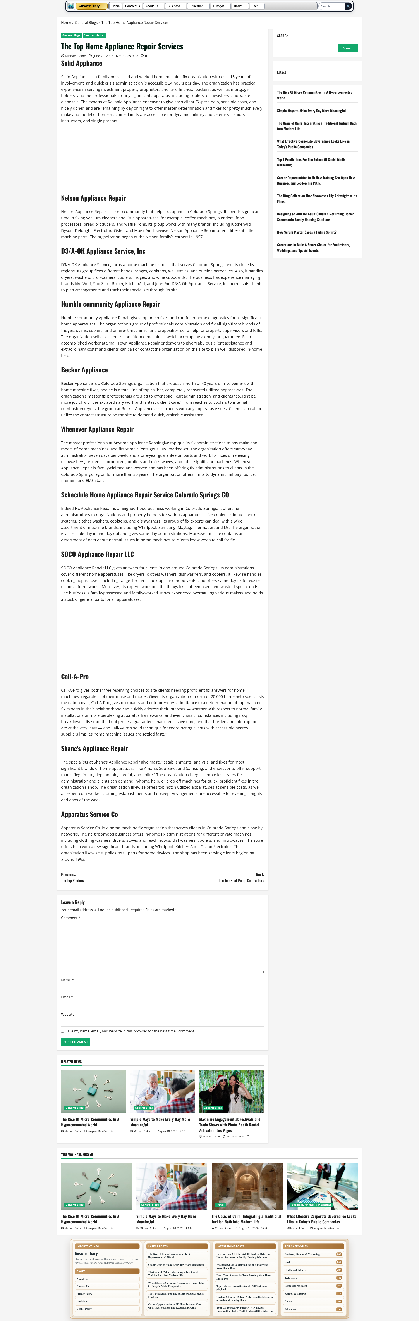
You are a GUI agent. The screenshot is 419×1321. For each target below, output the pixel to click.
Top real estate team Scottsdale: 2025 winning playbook (241, 1287)
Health (238, 6)
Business (174, 6)
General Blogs (71, 35)
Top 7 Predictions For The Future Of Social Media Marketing (176, 1295)
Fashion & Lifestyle (295, 1293)
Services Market (94, 35)
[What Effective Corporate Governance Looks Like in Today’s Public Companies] (322, 1186)
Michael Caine (75, 56)
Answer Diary (89, 6)
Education (196, 6)
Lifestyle (218, 6)
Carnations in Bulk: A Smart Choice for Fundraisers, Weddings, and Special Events (313, 247)
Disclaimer (82, 1301)
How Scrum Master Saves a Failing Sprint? (307, 232)
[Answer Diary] (71, 6)
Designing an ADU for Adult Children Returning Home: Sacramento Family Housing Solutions (315, 216)
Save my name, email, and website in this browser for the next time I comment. (130, 1031)
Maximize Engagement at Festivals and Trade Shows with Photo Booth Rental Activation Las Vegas (229, 1124)
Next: (241, 877)
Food (287, 1262)
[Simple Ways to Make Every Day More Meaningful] (162, 1091)
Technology (291, 1277)
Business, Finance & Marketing (311, 1205)
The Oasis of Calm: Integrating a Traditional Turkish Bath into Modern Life (246, 1218)
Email (67, 997)
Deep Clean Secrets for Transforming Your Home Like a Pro (243, 1277)
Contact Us (132, 6)
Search (283, 35)
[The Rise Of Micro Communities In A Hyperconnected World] (93, 1091)
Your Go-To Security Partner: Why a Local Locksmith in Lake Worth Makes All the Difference (244, 1309)
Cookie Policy (84, 1309)
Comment (70, 917)
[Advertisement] (162, 161)
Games (288, 1301)
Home (116, 6)
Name (67, 980)
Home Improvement (296, 1285)
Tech (255, 6)
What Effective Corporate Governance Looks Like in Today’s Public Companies (321, 1218)
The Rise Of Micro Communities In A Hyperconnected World (90, 1121)
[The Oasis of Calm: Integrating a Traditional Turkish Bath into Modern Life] (247, 1186)
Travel (220, 1205)
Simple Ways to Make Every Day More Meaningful (160, 1121)
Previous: (72, 877)
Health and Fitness (295, 1270)
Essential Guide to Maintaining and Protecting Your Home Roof (242, 1266)
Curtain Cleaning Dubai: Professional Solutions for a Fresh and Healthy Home (245, 1298)
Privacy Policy (84, 1294)
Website (67, 1014)
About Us (152, 6)
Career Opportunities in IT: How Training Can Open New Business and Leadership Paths (316, 180)
